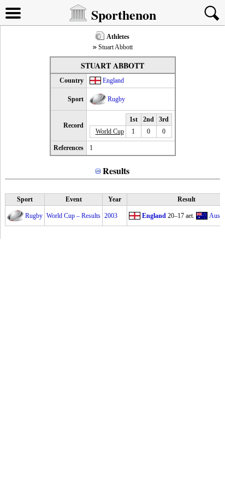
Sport (25, 199)
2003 (110, 216)
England (113, 80)
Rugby (116, 99)
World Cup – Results (73, 216)
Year (114, 199)
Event (74, 199)
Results (116, 170)
